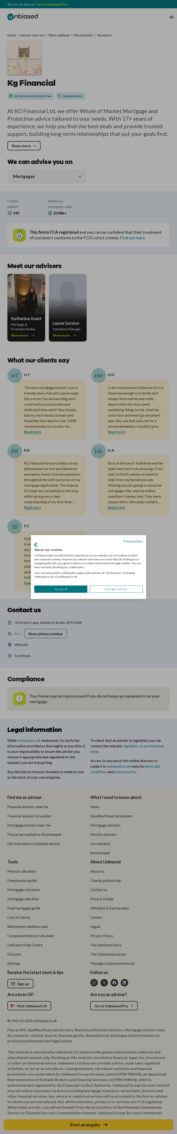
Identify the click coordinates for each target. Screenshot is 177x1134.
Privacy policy (133, 541)
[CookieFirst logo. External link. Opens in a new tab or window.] (36, 545)
